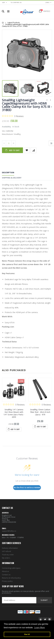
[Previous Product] (46, 99)
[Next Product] (50, 99)
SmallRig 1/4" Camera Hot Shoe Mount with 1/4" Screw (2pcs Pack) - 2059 (14, 413)
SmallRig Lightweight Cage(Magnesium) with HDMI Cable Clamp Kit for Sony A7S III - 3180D (27, 105)
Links (47, 2)
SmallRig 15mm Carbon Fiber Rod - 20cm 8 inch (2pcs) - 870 (40, 412)
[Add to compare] (33, 150)
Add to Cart (14, 150)
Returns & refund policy (11, 578)
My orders (6, 558)
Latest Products (13, 22)
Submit (44, 600)
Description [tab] (8, 172)
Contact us (6, 574)
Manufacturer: (7, 134)
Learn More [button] (39, 627)
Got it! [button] (27, 634)
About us (5, 571)
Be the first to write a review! (27, 487)
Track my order (8, 554)
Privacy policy (7, 581)
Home (3, 22)
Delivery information (10, 548)
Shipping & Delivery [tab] (11, 177)
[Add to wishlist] (27, 150)
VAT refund (6, 551)
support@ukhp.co (9, 531)
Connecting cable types (11, 568)
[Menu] (8, 11)
